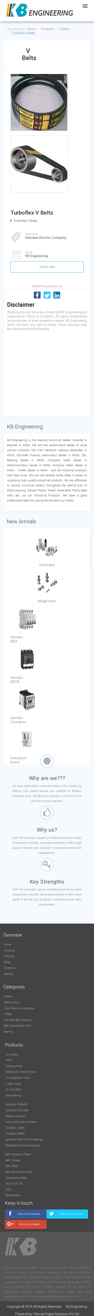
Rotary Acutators (15, 1116)
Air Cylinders (13, 1089)
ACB (8, 1189)
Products (47, 29)
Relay (24, 1178)
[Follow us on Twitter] (67, 1217)
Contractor (11, 1178)
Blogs (7, 962)
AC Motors (11, 1054)
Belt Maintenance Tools (17, 1025)
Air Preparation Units (17, 1077)
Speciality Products (16, 1104)
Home (31, 29)
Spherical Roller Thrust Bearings (24, 1139)
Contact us (10, 968)
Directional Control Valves (20, 1072)
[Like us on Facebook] (26, 1217)
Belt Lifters (11, 1166)
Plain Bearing (13, 1095)
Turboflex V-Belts (15, 1128)
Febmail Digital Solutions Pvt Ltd (56, 1314)
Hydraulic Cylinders (17, 1110)
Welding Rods (13, 1066)
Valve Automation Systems (21, 1122)
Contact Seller (47, 267)
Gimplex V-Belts (14, 1133)
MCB (8, 1183)
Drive (8, 1060)
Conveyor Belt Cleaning (17, 1020)
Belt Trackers (13, 1160)
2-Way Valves (13, 1083)
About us (9, 950)
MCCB (19, 1183)
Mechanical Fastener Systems (22, 1145)
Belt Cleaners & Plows (18, 1154)
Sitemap (8, 973)
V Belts (64, 29)
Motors (8, 996)
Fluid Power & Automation (19, 1008)
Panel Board (12, 1195)
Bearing (8, 1031)
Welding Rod (11, 1002)
